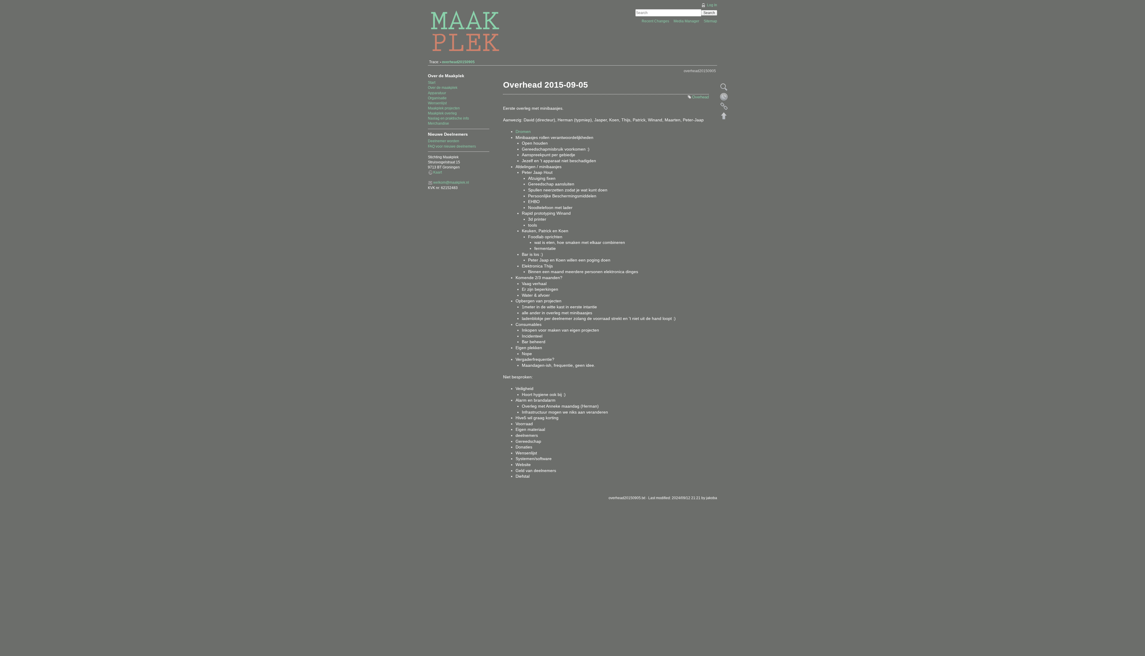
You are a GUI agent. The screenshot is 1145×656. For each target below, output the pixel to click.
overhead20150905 (458, 62)
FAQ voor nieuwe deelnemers (452, 146)
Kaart (437, 172)
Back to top (724, 115)
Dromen (523, 131)
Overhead (700, 97)
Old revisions (724, 96)
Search (709, 13)
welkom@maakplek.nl (451, 182)
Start (431, 83)
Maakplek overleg (442, 113)
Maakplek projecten (444, 108)
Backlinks (724, 106)
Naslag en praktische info (448, 118)
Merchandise (438, 123)
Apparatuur (437, 93)
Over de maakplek (442, 88)
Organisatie (437, 98)
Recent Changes (656, 21)
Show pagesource (724, 87)
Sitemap (710, 21)
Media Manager (687, 21)
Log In (712, 5)
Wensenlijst (437, 103)
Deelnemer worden (443, 141)
